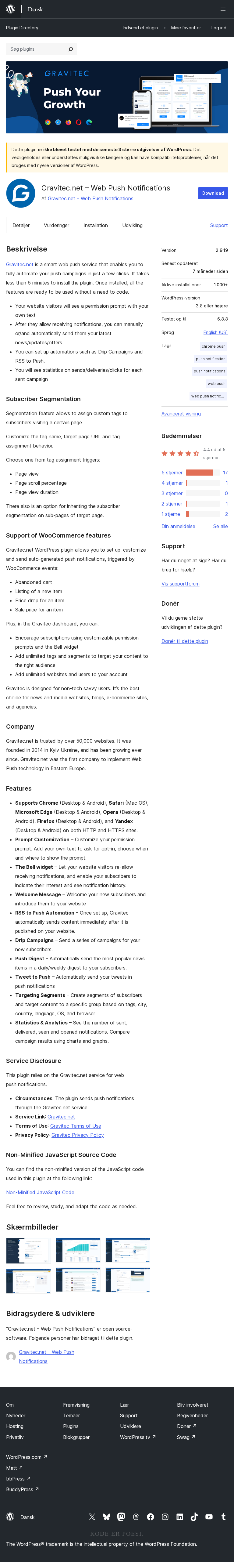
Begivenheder (192, 1415)
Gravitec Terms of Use (75, 1126)
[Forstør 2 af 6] (43, 1277)
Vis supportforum (180, 584)
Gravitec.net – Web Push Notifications (90, 198)
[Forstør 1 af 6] (43, 1246)
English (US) (216, 332)
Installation (95, 225)
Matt (14, 1468)
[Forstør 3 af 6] (92, 1246)
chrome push (213, 346)
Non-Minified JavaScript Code (40, 1192)
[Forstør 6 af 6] (142, 1276)
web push (216, 383)
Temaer (71, 1415)
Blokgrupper (76, 1437)
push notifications (209, 371)
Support (219, 225)
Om (10, 1405)
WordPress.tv (138, 1437)
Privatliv (15, 1437)
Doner (187, 1426)
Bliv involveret (192, 1405)
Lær (124, 1405)
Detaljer (21, 225)
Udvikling (132, 225)
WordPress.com (27, 1457)
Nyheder (15, 1415)
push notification (210, 359)
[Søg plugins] (71, 49)
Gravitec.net (20, 264)
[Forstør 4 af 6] (92, 1276)
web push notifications (209, 396)
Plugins (71, 1426)
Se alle (220, 526)
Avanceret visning (181, 414)
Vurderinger (56, 225)
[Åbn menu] (224, 9)
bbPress (18, 1479)
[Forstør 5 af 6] (142, 1246)
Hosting (14, 1426)
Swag (186, 1437)
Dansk (27, 1517)
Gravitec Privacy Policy (77, 1135)
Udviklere (130, 1426)
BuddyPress (22, 1489)
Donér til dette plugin (184, 641)
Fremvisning (76, 1405)
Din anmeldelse (178, 526)
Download (213, 193)
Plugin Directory (22, 27)
